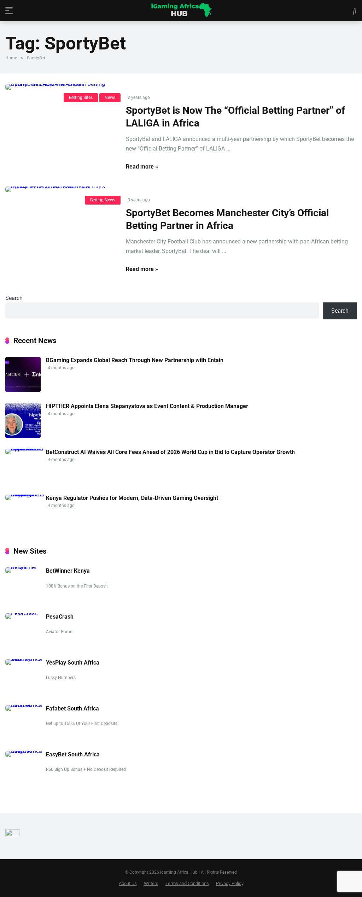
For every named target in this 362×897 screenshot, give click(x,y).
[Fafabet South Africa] (25, 705)
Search (14, 298)
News (110, 97)
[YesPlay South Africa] (25, 659)
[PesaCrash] (21, 613)
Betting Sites (81, 97)
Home (11, 57)
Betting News (102, 199)
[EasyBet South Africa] (25, 751)
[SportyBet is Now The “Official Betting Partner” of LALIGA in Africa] (60, 87)
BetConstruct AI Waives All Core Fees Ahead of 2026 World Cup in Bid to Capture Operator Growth (170, 452)
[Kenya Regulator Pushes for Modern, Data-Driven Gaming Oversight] (25, 494)
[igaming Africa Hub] (181, 10)
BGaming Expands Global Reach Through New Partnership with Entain (134, 360)
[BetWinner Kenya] (25, 567)
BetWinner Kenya (68, 570)
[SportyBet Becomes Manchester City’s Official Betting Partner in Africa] (60, 189)
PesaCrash (60, 616)
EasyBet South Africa (73, 754)
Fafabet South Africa (72, 708)
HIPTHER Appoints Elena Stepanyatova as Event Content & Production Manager (147, 406)
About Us (128, 883)
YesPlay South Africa (72, 662)
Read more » (142, 166)
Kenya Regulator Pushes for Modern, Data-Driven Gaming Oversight (132, 498)
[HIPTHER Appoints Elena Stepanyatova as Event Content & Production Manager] (23, 436)
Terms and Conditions (187, 883)
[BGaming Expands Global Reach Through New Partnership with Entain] (23, 390)
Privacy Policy (230, 883)
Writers (151, 883)
